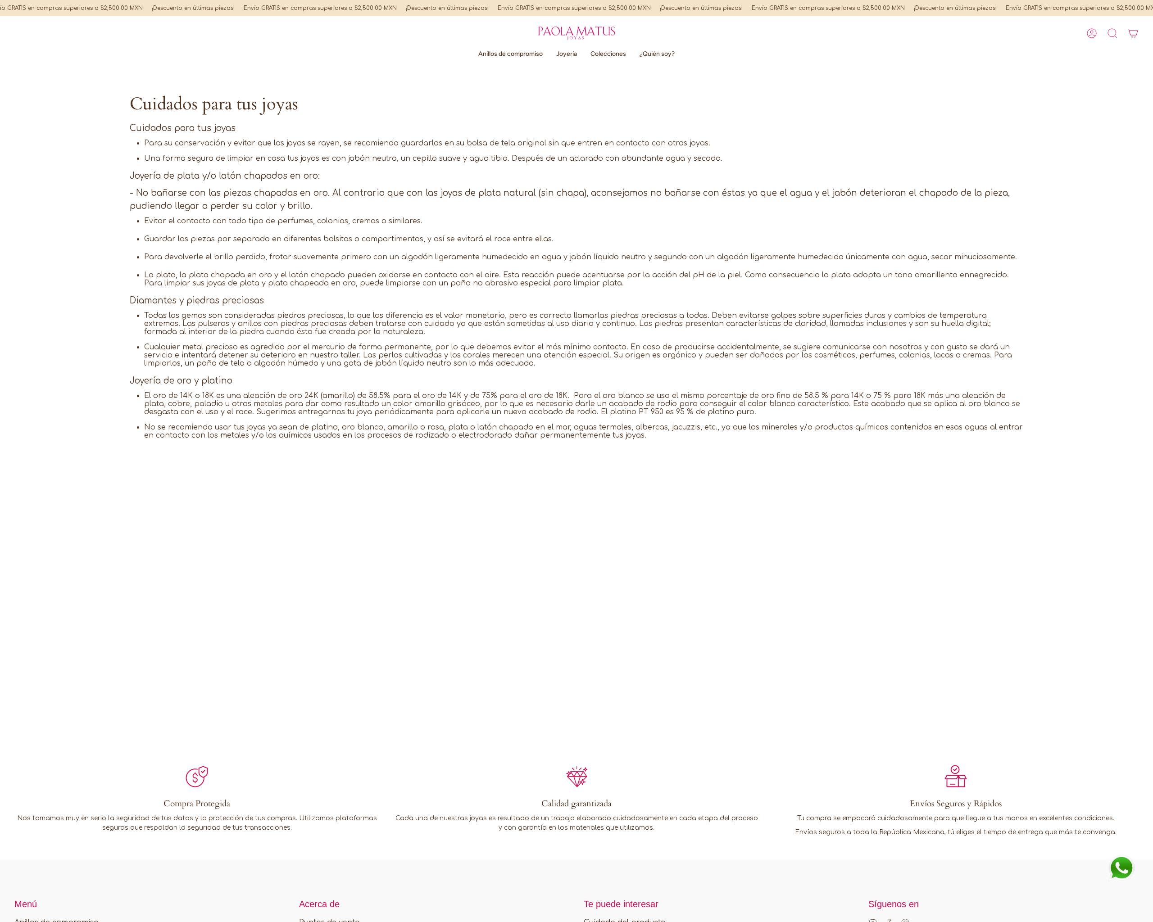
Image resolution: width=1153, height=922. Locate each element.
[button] (1112, 33)
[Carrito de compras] (1133, 33)
